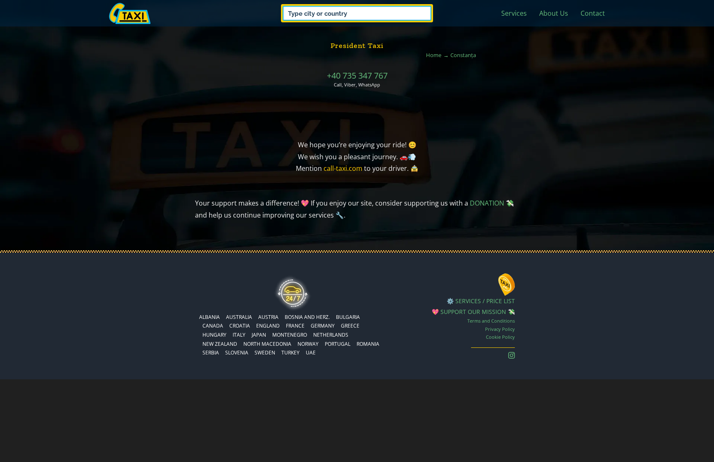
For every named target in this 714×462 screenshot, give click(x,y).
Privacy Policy (500, 329)
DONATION (487, 203)
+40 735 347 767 (357, 75)
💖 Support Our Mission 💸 (473, 312)
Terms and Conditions (491, 321)
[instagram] (511, 355)
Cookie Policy (500, 337)
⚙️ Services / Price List (481, 301)
